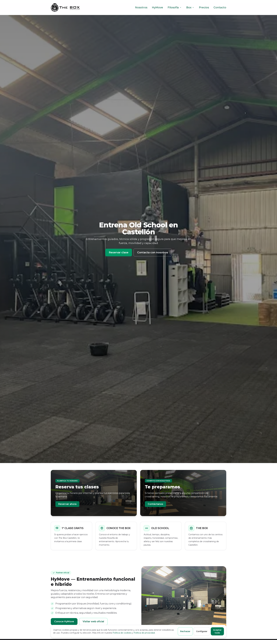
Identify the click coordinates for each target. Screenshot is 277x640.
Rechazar (185, 631)
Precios (204, 7)
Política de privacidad (144, 632)
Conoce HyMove (64, 621)
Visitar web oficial (93, 621)
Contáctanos (155, 504)
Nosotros (141, 7)
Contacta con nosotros (152, 252)
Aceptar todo (217, 631)
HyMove (157, 7)
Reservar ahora (67, 504)
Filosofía (173, 7)
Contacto (220, 7)
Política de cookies (122, 632)
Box (188, 7)
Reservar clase (118, 252)
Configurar (201, 631)
